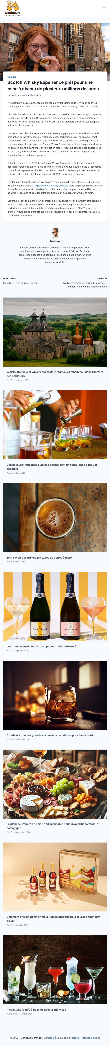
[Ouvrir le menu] (104, 8)
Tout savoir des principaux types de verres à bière (39, 557)
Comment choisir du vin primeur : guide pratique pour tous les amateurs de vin (53, 918)
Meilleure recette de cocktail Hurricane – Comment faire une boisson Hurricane (85, 282)
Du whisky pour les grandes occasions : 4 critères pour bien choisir (50, 735)
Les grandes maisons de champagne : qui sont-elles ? (41, 646)
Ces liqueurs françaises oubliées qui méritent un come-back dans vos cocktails (52, 466)
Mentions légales (91, 1037)
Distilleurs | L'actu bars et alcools (61, 1037)
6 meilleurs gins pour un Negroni (20, 280)
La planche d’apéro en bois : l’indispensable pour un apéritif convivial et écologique (53, 826)
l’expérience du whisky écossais (51, 185)
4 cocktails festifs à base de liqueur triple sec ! (37, 1009)
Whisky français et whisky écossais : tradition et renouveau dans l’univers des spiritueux (55, 374)
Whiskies (12, 77)
